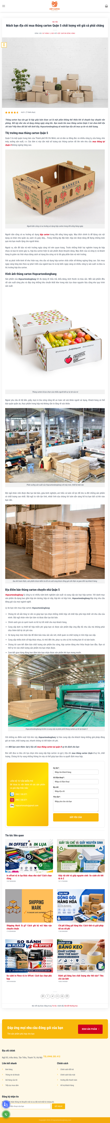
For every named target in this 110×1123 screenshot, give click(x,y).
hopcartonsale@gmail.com (26, 805)
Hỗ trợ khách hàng (67, 1085)
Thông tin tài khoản (12, 1075)
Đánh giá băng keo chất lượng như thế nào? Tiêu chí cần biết (80, 977)
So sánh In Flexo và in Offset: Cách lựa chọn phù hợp (29, 977)
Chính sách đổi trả (67, 1069)
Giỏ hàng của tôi (11, 1080)
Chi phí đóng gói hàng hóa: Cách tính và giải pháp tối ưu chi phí (80, 927)
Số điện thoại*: (59, 777)
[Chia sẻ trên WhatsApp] (43, 996)
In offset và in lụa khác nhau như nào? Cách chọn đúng (29, 877)
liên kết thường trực (71, 1006)
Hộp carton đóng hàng (66, 33)
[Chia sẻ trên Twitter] (52, 996)
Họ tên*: (56, 768)
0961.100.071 (21, 794)
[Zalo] (6, 1104)
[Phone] (6, 1114)
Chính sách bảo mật (67, 1075)
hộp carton (44, 234)
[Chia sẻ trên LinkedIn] (67, 996)
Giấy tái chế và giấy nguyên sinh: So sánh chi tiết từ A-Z (80, 877)
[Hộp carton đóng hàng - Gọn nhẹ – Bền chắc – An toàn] (55, 6)
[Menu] (3, 6)
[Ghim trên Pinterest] (62, 996)
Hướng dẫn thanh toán (68, 1080)
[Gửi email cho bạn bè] (57, 996)
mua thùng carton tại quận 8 (49, 747)
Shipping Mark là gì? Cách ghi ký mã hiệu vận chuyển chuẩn (29, 927)
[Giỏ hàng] (106, 6)
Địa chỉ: (56, 787)
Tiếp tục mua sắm (12, 1085)
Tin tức (55, 22)
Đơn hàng (8, 1069)
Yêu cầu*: (57, 797)
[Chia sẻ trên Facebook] (47, 996)
